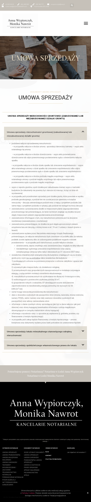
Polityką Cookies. (28, 493)
